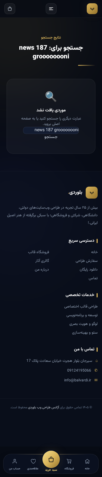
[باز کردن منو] (51, 8)
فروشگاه (69, 469)
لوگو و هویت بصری (83, 324)
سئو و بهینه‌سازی (85, 333)
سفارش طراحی (87, 261)
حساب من (14, 469)
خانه (94, 252)
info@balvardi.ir (77, 380)
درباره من (42, 270)
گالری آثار (42, 261)
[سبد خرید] (9, 8)
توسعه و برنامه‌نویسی (82, 315)
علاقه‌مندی (32, 469)
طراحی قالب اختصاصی (81, 307)
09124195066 (79, 371)
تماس (93, 278)
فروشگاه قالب (38, 252)
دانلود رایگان (89, 270)
